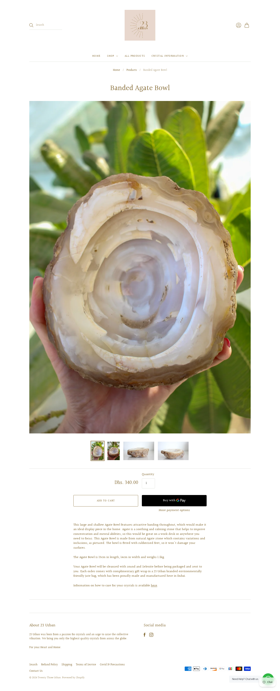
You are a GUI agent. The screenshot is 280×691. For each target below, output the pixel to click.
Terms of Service (86, 664)
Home (96, 56)
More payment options (174, 510)
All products (135, 56)
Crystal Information (167, 56)
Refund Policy (49, 664)
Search (33, 664)
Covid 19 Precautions (112, 664)
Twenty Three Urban (49, 678)
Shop (110, 56)
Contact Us (36, 671)
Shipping (66, 664)
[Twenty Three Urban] (140, 25)
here (154, 585)
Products (131, 70)
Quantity (148, 474)
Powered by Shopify (73, 678)
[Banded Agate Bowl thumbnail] (97, 451)
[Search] (31, 25)
